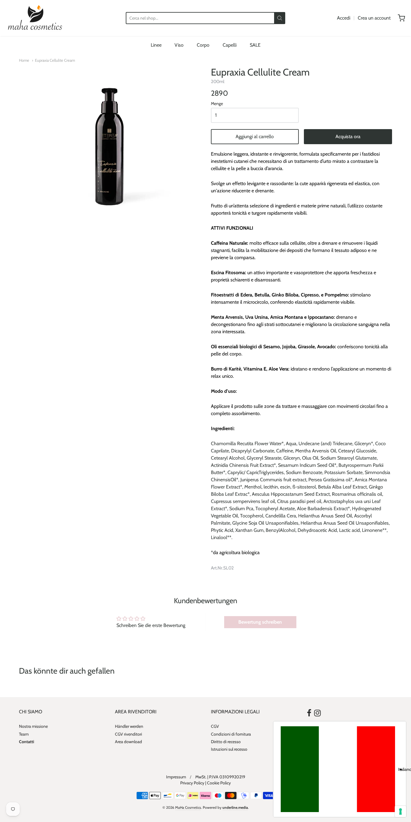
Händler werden (129, 726)
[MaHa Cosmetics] (35, 18)
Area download (128, 741)
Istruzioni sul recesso (229, 749)
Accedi (343, 18)
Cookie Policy (219, 783)
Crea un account (374, 18)
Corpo (203, 45)
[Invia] (279, 18)
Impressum (176, 777)
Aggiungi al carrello (255, 136)
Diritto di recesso (226, 741)
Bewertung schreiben (260, 622)
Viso (179, 45)
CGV (215, 726)
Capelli (229, 45)
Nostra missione (33, 726)
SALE (255, 45)
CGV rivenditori (128, 734)
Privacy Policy (192, 783)
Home (24, 60)
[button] (339, 769)
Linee (156, 45)
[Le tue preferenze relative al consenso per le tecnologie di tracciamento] (400, 811)
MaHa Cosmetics (188, 807)
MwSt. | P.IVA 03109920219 (220, 777)
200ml (217, 81)
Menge (217, 103)
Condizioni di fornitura (231, 734)
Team (24, 734)
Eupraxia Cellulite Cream (55, 60)
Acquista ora (347, 136)
